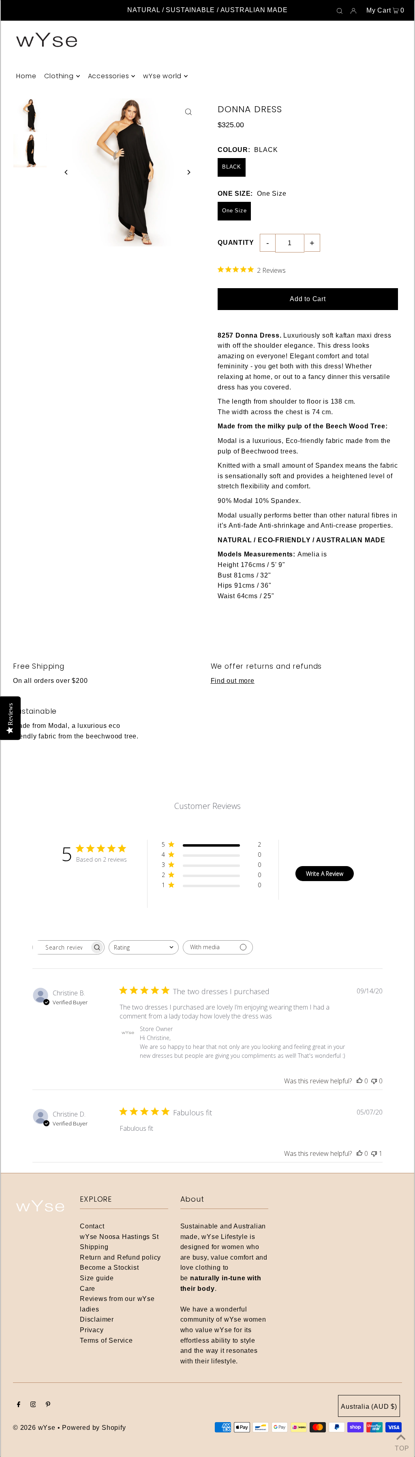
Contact (92, 1226)
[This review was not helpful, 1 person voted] (374, 1153)
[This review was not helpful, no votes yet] (374, 1080)
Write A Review (324, 873)
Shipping (94, 1246)
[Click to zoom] (188, 111)
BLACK (231, 167)
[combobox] (144, 947)
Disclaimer (97, 1319)
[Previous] (66, 172)
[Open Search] (339, 10)
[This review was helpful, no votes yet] (359, 1080)
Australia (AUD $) (369, 1406)
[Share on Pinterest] (405, 165)
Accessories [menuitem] (108, 76)
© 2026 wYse (34, 1427)
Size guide (97, 1278)
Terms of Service (106, 1340)
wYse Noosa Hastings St (119, 1236)
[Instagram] (33, 1405)
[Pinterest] (48, 1405)
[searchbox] (61, 947)
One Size (234, 211)
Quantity (236, 242)
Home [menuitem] (26, 76)
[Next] (188, 172)
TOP (401, 1447)
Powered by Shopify (94, 1427)
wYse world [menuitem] (162, 76)
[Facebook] (18, 1405)
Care (87, 1288)
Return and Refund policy (120, 1257)
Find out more (233, 680)
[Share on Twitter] (405, 145)
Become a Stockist (109, 1267)
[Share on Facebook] (405, 125)
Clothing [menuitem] (58, 76)
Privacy (92, 1329)
